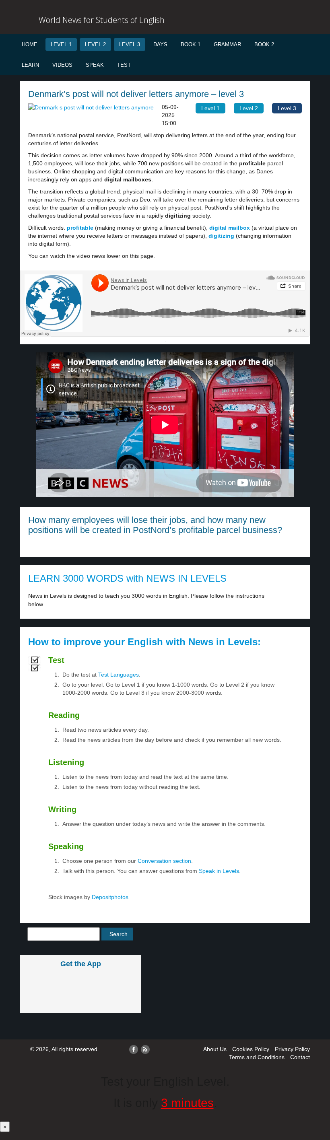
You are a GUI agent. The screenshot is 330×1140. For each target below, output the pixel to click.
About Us (215, 1049)
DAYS (160, 44)
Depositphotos (109, 897)
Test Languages (118, 674)
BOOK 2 (264, 44)
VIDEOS (62, 65)
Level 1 (61, 44)
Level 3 (129, 44)
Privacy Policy (292, 1049)
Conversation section (164, 861)
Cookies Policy (250, 1049)
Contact (300, 1057)
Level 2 (95, 44)
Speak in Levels (219, 871)
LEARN (30, 65)
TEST (124, 65)
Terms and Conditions (257, 1057)
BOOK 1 (190, 44)
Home (29, 44)
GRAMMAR (227, 44)
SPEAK (95, 65)
